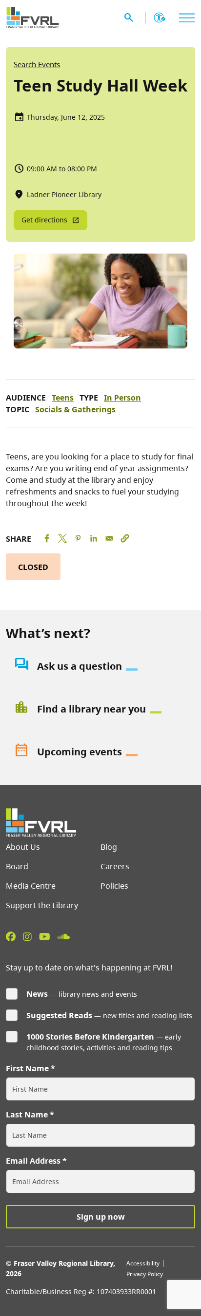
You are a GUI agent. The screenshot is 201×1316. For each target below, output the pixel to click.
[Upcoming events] (100, 751)
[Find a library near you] (100, 709)
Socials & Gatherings (75, 409)
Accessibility (143, 1263)
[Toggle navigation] (184, 18)
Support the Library (42, 905)
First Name (27, 1068)
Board (17, 866)
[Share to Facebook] (47, 538)
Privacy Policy (144, 1274)
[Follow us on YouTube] (44, 936)
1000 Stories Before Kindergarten (90, 1036)
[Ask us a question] (100, 666)
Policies (114, 885)
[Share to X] (62, 538)
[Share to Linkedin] (94, 538)
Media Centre (31, 885)
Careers (114, 866)
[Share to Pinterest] (78, 538)
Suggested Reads (59, 1015)
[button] (125, 538)
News (37, 993)
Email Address (33, 1160)
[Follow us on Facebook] (11, 936)
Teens (63, 397)
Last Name (27, 1114)
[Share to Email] (109, 538)
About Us (23, 846)
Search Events (37, 64)
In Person (122, 397)
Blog (108, 846)
